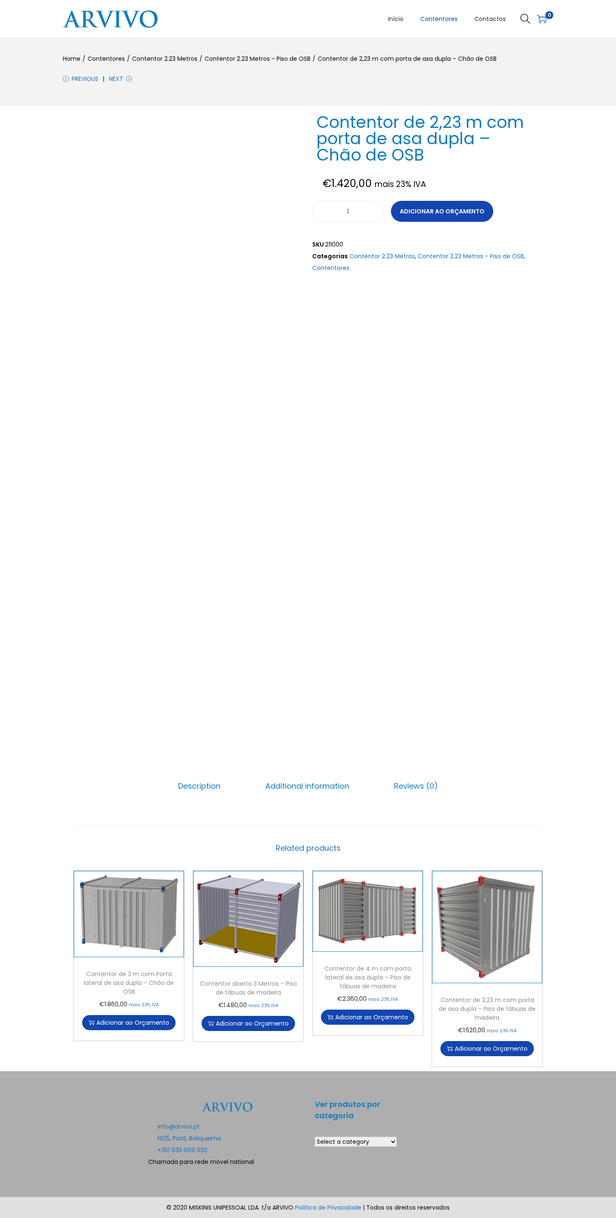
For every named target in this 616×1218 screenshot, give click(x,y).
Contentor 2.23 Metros (164, 59)
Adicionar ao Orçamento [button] (132, 1022)
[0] (542, 19)
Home (71, 59)
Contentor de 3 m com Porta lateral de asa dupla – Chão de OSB (129, 983)
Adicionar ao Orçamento (442, 211)
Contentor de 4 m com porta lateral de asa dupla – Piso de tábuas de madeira (367, 977)
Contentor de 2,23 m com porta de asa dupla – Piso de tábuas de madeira (487, 1009)
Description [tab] (199, 786)
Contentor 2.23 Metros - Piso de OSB (257, 59)
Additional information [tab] (307, 786)
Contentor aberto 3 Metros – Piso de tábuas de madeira (248, 988)
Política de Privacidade (329, 1207)
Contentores (106, 59)
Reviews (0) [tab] (416, 786)
